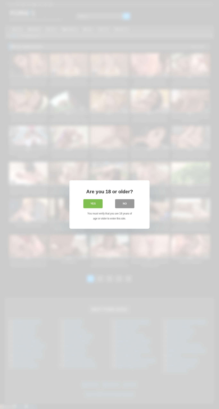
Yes (93, 203)
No (125, 203)
